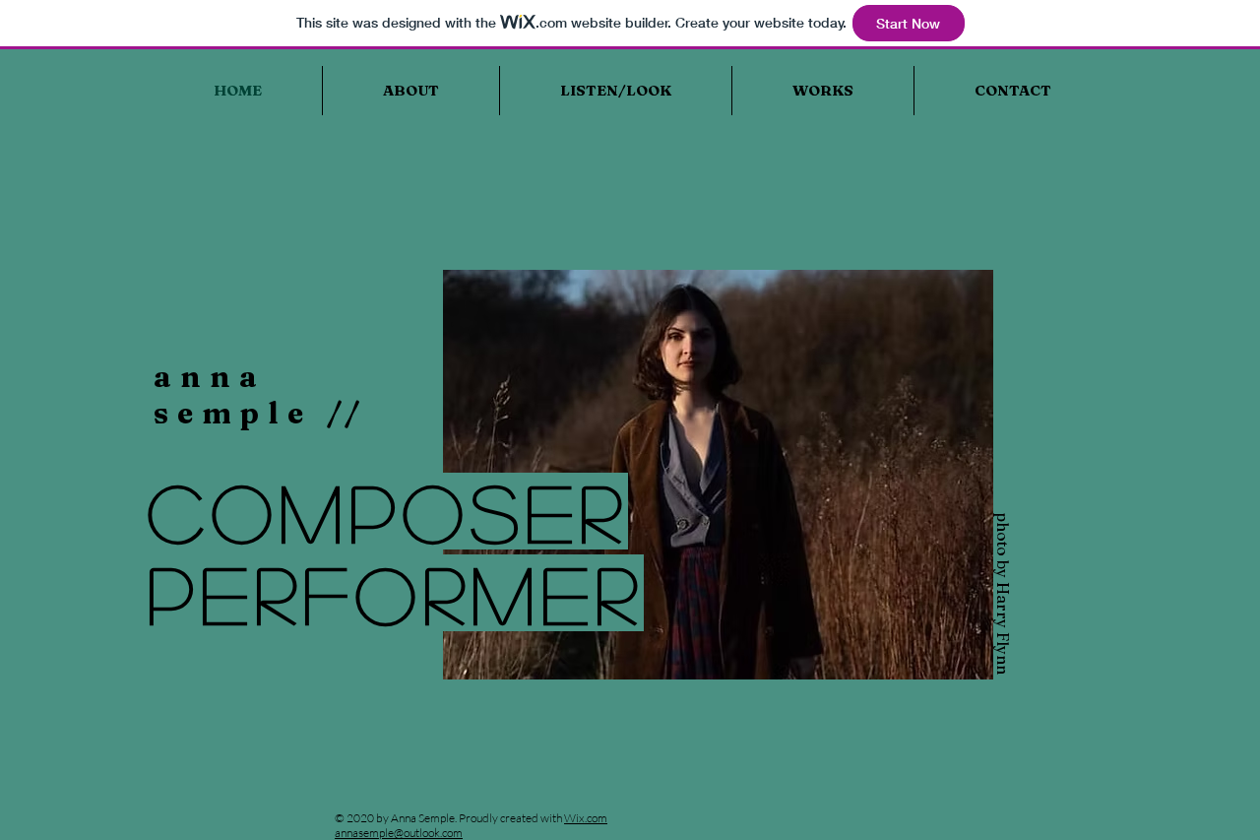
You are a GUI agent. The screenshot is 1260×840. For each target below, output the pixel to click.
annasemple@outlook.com (399, 832)
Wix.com (585, 817)
